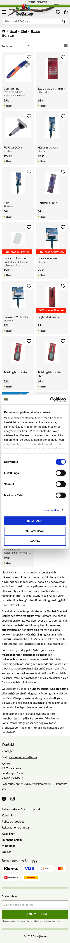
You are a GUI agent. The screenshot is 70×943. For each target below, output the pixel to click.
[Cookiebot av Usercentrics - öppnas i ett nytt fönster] (50, 399)
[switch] (61, 473)
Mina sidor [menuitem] (8, 845)
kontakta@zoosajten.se (23, 757)
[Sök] (63, 21)
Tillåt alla (35, 520)
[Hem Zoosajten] (31, 11)
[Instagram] (12, 798)
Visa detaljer (51, 510)
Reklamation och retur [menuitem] (15, 827)
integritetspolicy (53, 921)
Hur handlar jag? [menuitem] (12, 839)
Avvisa (35, 541)
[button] (4, 12)
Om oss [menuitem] (6, 851)
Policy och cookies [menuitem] (13, 821)
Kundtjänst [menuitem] (9, 815)
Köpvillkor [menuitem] (8, 833)
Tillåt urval (35, 531)
